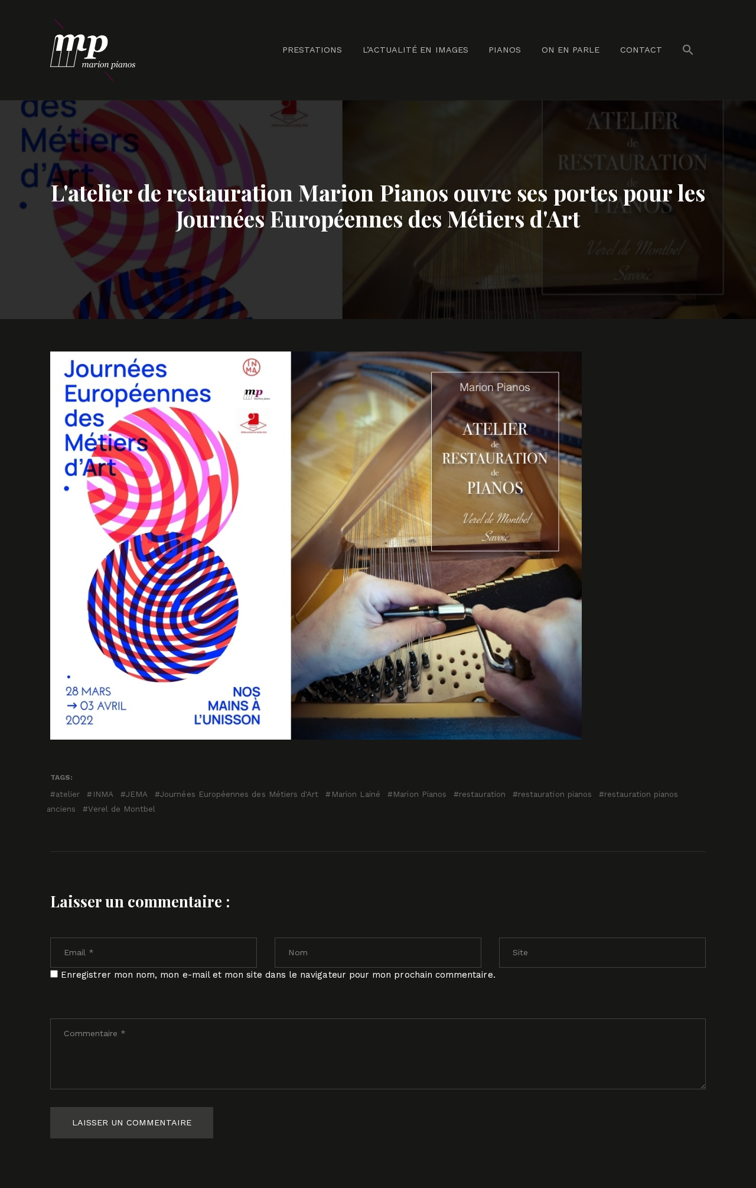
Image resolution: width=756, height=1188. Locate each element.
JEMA (137, 794)
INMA (103, 794)
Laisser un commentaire (131, 1122)
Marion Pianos (420, 794)
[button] (688, 50)
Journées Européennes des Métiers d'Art (239, 794)
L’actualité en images (415, 49)
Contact (641, 49)
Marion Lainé (355, 794)
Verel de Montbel (121, 808)
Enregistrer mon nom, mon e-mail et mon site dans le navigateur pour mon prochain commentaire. (278, 974)
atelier (68, 794)
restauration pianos (555, 794)
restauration (482, 794)
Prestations (312, 49)
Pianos (504, 49)
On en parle (571, 49)
